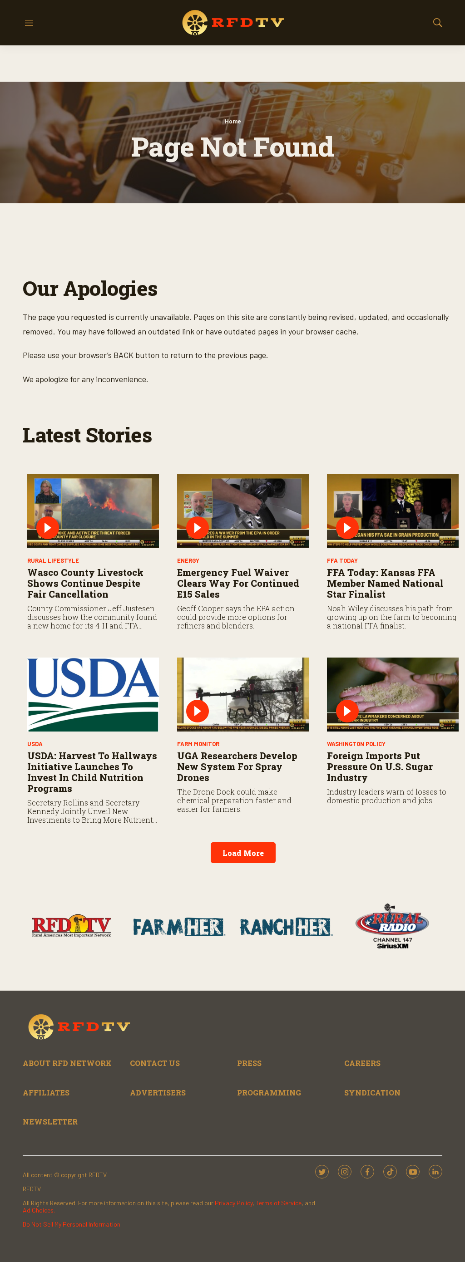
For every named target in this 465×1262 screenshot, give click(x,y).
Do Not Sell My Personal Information (71, 1224)
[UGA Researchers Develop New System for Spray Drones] (243, 695)
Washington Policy (356, 743)
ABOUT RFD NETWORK (67, 1063)
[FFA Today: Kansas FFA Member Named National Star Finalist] (393, 511)
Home (233, 121)
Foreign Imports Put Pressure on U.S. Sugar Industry (380, 766)
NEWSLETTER (50, 1121)
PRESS (249, 1063)
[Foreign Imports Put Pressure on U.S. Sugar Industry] (393, 695)
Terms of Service (279, 1203)
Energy (188, 560)
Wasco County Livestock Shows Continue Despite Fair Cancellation (85, 583)
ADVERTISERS (158, 1092)
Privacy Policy (233, 1203)
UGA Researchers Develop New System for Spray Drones (237, 766)
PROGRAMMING (269, 1092)
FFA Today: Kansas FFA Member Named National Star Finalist (385, 583)
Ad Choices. (39, 1210)
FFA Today (342, 560)
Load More (243, 853)
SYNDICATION (372, 1092)
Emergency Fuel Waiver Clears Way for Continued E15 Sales (238, 583)
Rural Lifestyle (53, 560)
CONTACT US (155, 1063)
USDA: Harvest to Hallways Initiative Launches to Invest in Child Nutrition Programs (92, 772)
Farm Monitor (198, 743)
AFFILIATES (46, 1092)
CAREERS (362, 1063)
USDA (35, 743)
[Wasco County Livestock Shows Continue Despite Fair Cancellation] (93, 511)
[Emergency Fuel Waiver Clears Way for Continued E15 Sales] (243, 511)
